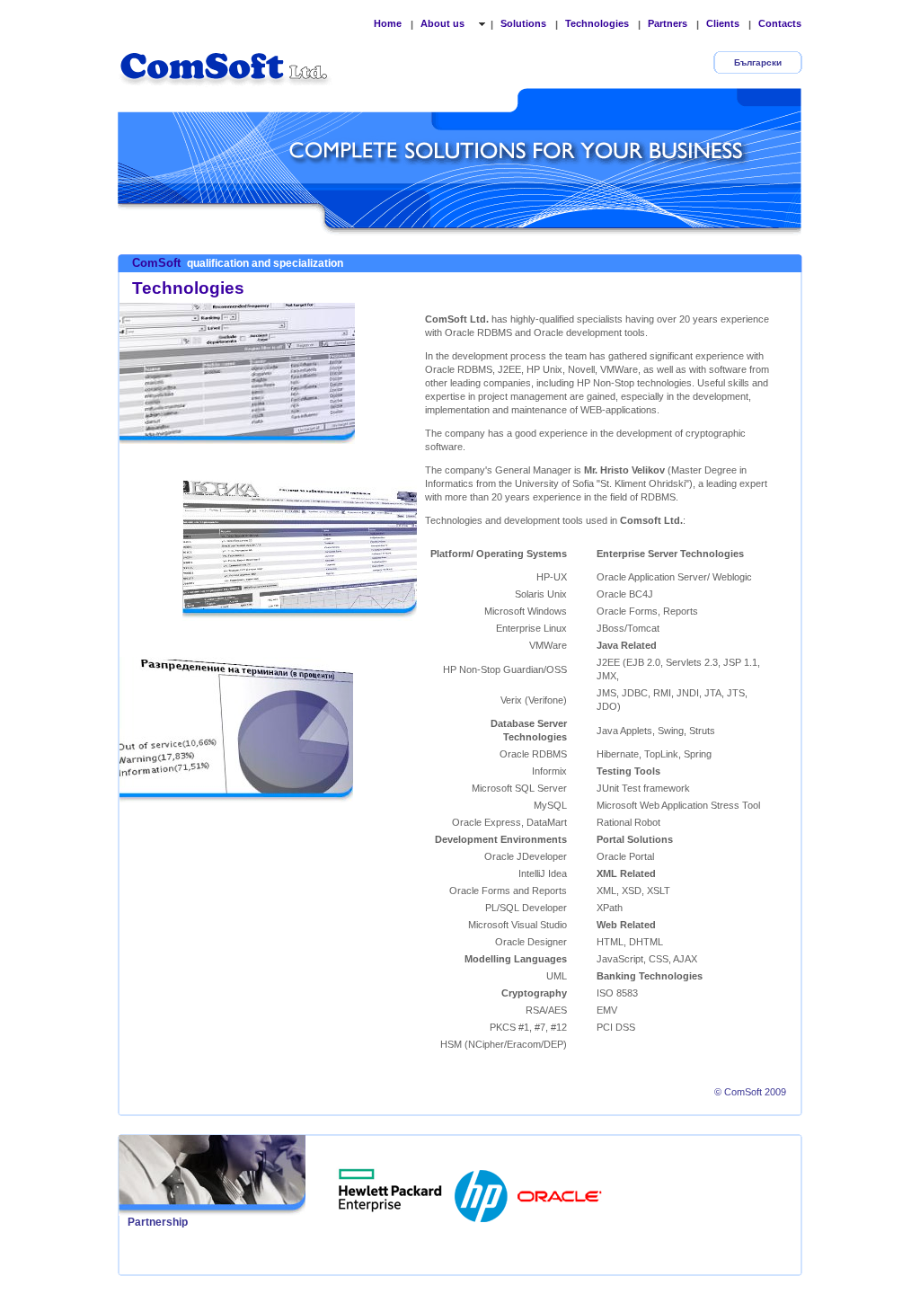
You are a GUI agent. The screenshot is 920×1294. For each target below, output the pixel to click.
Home (388, 23)
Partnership (158, 1222)
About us (443, 23)
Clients (722, 23)
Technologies (597, 23)
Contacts (779, 23)
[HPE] (391, 1190)
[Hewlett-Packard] (482, 1190)
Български (758, 62)
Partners (667, 23)
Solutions (523, 23)
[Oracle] (560, 1190)
